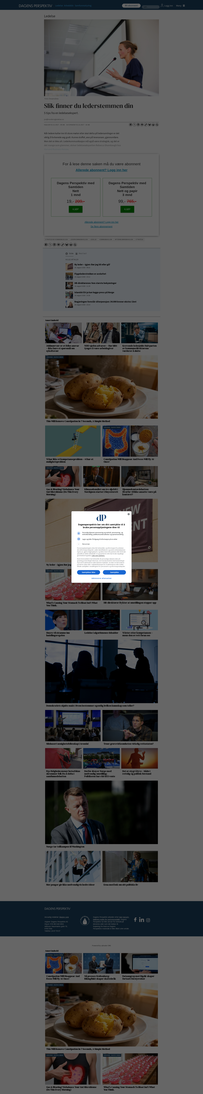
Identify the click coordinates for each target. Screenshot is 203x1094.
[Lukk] (128, 514)
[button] (101, 544)
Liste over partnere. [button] (98, 556)
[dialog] (101, 547)
